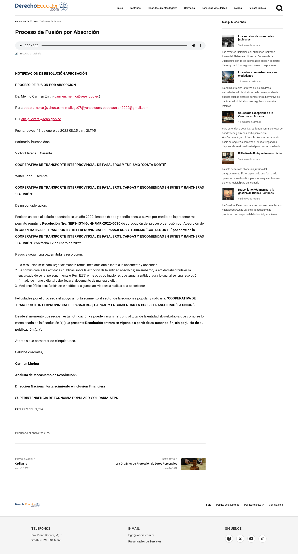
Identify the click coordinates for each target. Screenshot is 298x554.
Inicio (120, 8)
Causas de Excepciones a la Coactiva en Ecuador (255, 114)
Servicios (189, 8)
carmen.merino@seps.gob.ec (77, 96)
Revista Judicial (257, 8)
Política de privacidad (227, 504)
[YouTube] (251, 539)
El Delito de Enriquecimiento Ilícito (260, 153)
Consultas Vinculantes (214, 8)
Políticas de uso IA (254, 504)
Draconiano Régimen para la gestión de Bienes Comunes (256, 191)
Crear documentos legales (163, 8)
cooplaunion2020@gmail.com (126, 108)
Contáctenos (276, 504)
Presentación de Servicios (145, 541)
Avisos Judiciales (28, 21)
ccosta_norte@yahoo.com (44, 108)
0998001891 (39, 540)
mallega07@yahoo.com (83, 108)
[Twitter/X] (240, 539)
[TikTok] (262, 539)
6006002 (55, 540)
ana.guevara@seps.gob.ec (41, 119)
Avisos (238, 8)
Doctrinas (135, 8)
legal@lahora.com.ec (141, 535)
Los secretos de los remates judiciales (256, 38)
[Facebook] (229, 539)
